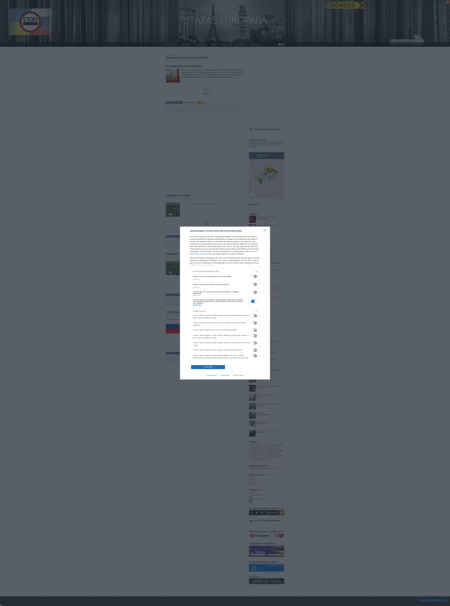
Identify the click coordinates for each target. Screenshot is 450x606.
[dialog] (225, 303)
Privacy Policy (238, 375)
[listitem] (225, 271)
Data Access (225, 375)
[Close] (265, 231)
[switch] (254, 276)
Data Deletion (212, 375)
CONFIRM (208, 367)
